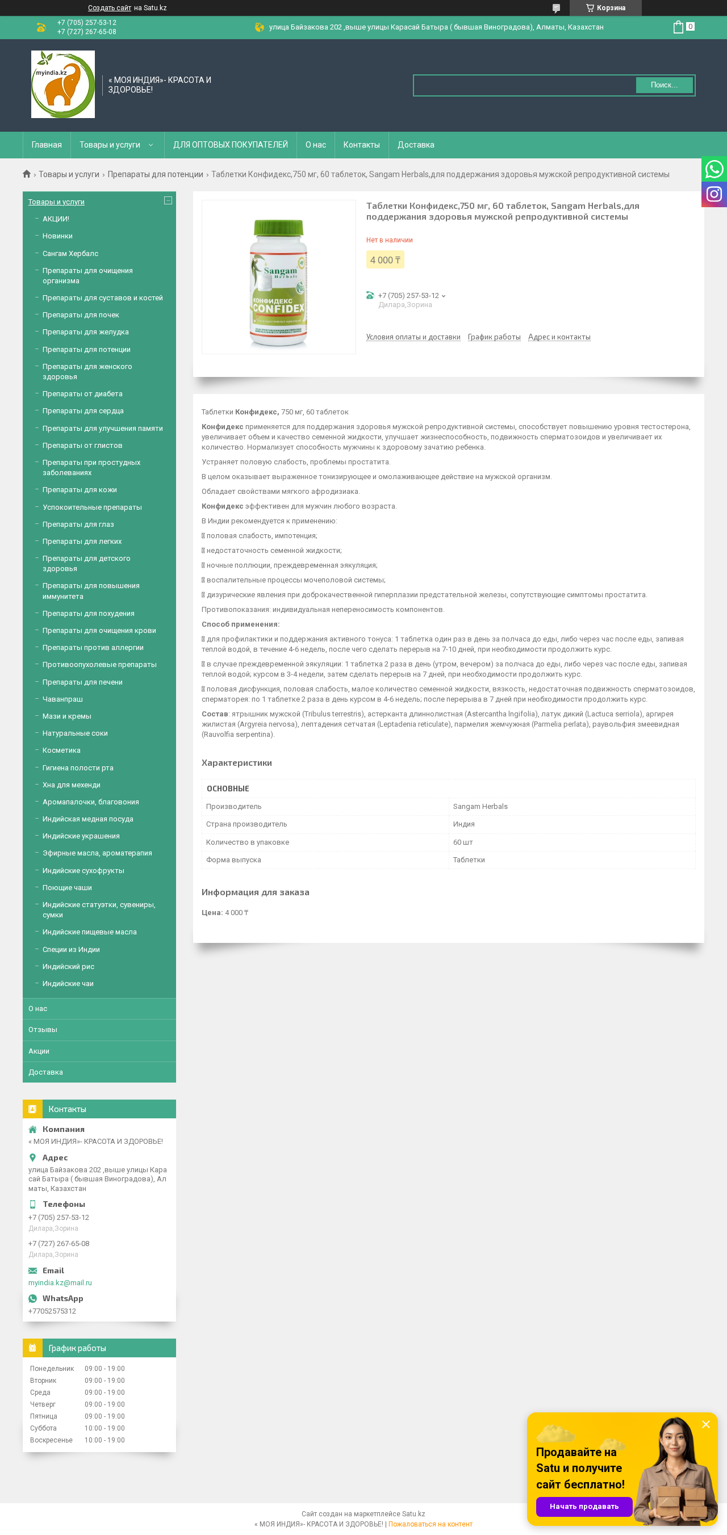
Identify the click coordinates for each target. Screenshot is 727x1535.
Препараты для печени (83, 682)
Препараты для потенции (155, 174)
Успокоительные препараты (92, 507)
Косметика (62, 750)
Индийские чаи (68, 983)
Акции (38, 1051)
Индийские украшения (81, 836)
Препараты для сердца (83, 410)
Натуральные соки (75, 733)
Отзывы (42, 1029)
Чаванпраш (63, 699)
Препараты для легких (82, 541)
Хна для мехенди (72, 785)
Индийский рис (68, 966)
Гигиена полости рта (78, 768)
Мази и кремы (67, 716)
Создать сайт (109, 8)
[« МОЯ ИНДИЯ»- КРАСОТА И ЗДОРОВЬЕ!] (63, 85)
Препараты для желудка (86, 332)
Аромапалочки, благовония (91, 802)
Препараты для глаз (78, 524)
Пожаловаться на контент (430, 1524)
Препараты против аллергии (93, 647)
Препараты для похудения (89, 613)
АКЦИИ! (56, 219)
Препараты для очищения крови (99, 630)
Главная (47, 144)
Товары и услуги (110, 144)
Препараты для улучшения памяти (103, 428)
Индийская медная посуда (88, 819)
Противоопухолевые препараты (100, 664)
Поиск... (664, 85)
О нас (316, 144)
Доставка (416, 144)
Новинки (58, 236)
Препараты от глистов (83, 445)
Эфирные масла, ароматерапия (97, 853)
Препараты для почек (81, 315)
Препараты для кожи (80, 489)
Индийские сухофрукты (83, 870)
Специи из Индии (71, 949)
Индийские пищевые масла (90, 932)
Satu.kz (413, 1514)
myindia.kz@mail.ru (60, 1282)
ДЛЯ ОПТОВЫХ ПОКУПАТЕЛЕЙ (230, 144)
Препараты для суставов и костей (103, 297)
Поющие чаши (67, 887)
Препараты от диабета (83, 393)
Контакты (362, 144)
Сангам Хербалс (70, 253)
